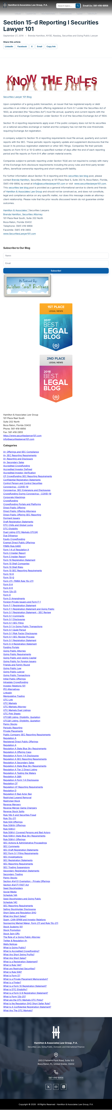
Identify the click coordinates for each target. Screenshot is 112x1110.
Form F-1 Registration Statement (19, 605)
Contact (92, 13)
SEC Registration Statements (18, 860)
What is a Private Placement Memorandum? (25, 979)
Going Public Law (12, 668)
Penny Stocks (10, 724)
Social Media (10, 891)
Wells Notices (10, 944)
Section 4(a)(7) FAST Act (16, 884)
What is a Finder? (12, 982)
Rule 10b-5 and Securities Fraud (19, 815)
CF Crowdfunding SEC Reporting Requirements (27, 476)
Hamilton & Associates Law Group (24, 191)
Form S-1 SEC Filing (13, 623)
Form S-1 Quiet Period (14, 629)
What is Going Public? (14, 947)
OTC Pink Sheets (11, 713)
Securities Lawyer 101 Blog (17, 96)
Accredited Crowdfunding (16, 465)
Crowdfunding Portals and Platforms (22, 504)
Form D (7, 595)
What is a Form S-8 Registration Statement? (25, 993)
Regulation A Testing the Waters (19, 773)
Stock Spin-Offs (11, 933)
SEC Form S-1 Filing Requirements (20, 853)
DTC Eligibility (10, 528)
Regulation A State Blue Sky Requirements (24, 748)
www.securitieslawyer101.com (90, 183)
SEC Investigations (12, 856)
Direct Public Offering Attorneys (19, 511)
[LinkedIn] (64, 1087)
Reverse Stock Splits (13, 811)
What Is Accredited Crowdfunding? (21, 951)
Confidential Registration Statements (22, 479)
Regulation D (9, 790)
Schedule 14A (10, 895)
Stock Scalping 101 (13, 926)
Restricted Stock (11, 801)
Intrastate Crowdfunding (15, 682)
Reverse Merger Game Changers (20, 807)
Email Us (87, 5)
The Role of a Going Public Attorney (21, 937)
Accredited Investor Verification (19, 472)
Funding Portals (11, 647)
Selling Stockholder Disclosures (19, 909)
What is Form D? (11, 975)
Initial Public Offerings (14, 678)
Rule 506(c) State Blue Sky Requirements (24, 835)
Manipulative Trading (14, 696)
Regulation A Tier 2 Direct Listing (20, 769)
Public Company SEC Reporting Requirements (27, 734)
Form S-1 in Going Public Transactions (22, 626)
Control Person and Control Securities (22, 483)
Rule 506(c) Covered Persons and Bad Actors (26, 832)
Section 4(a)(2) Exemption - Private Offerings (26, 881)
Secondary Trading (13, 874)
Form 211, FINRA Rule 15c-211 (18, 581)
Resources (66, 13)
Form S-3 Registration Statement (20, 644)
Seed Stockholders (13, 888)
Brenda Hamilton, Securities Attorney (22, 214)
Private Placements (13, 731)
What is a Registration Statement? (20, 961)
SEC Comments (11, 846)
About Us (31, 13)
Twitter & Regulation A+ (15, 940)
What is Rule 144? (12, 965)
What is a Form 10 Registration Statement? (25, 986)
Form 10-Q (8, 577)
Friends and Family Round (16, 664)
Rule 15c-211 (9, 818)
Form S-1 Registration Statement (19, 640)
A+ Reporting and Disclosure (18, 458)
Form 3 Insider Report (14, 553)
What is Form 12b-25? (14, 996)
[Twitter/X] (48, 1087)
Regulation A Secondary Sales (18, 762)
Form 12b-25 (9, 591)
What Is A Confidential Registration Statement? (27, 1007)
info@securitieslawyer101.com (49, 183)
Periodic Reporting (12, 727)
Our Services (48, 13)
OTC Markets (10, 703)
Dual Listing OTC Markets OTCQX (20, 532)
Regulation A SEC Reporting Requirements (25, 759)
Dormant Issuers (11, 518)
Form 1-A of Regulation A (16, 549)
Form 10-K (8, 574)
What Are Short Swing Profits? (18, 954)
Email (39, 46)
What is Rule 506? (12, 972)
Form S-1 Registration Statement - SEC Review (27, 612)
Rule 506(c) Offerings (14, 839)
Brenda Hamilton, (21, 179)
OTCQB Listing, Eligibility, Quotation (21, 717)
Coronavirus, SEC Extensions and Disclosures (26, 490)
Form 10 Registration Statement (19, 560)
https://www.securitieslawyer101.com (22, 435)
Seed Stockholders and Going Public (22, 898)
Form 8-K (8, 588)
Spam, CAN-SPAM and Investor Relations (24, 919)
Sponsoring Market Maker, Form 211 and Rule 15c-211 (30, 923)
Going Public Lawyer (14, 671)
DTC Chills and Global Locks (18, 525)
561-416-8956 (100, 5)
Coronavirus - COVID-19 (15, 486)
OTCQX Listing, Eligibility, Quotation (21, 720)
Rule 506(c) (9, 828)
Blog (79, 13)
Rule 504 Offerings (13, 822)
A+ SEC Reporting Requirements (19, 455)
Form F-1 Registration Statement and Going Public (28, 609)
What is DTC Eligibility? (15, 989)
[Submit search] (78, 5)
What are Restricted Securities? (19, 968)
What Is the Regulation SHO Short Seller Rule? (26, 1003)
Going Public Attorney (14, 650)
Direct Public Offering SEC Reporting (22, 514)
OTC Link (8, 699)
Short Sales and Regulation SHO (19, 912)
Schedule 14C (10, 902)
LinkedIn (9, 46)
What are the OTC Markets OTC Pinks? (23, 1000)
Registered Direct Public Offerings (20, 741)
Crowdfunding (10, 500)
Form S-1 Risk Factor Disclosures (20, 633)
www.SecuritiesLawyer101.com (19, 233)
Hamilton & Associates (15, 210)
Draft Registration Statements (18, 521)
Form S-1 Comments (13, 616)
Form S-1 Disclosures (14, 619)
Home (18, 13)
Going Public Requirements (17, 654)
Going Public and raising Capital (19, 657)
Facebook (22, 46)
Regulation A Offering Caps (17, 752)
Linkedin (7, 692)
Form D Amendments (14, 598)
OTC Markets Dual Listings (17, 710)
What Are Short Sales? (14, 916)
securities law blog (78, 175)
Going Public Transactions (16, 675)
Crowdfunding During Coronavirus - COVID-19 (27, 493)
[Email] (56, 1087)
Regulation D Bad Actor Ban (17, 794)
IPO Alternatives (11, 689)
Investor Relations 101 (14, 685)
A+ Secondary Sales (13, 462)
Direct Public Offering (14, 507)
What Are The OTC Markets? (18, 1010)
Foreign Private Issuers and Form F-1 (22, 601)
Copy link (51, 46)
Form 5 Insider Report (14, 556)
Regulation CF (10, 783)
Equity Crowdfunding (14, 539)
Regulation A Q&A (12, 776)
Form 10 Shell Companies (16, 563)
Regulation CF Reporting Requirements (23, 787)
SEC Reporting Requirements (18, 863)
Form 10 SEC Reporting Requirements (22, 570)
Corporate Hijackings (14, 497)
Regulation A (9, 738)
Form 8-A (8, 584)
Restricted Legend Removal (17, 797)
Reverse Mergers (12, 804)
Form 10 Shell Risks (13, 567)
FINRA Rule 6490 (12, 546)
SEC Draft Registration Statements (20, 849)
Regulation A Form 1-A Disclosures (21, 755)
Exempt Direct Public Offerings (19, 542)
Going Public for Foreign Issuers (19, 661)
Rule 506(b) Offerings (14, 825)
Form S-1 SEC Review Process (18, 636)
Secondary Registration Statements (21, 870)
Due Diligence (10, 535)
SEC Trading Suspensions (16, 867)
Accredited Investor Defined (17, 469)
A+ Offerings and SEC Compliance (21, 451)
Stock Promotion (11, 930)
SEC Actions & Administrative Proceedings (25, 842)
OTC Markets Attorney (14, 706)
